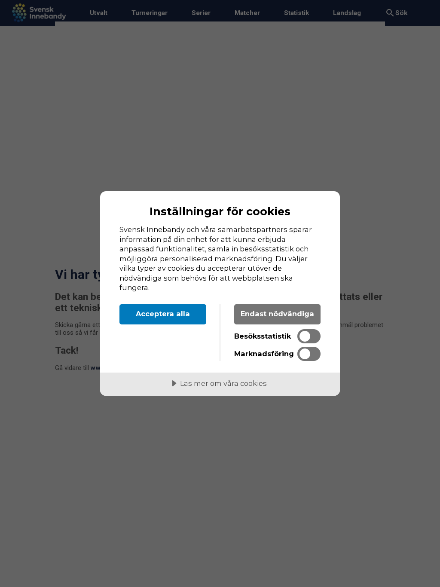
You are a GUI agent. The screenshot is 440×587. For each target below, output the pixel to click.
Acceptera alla (163, 313)
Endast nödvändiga (277, 313)
